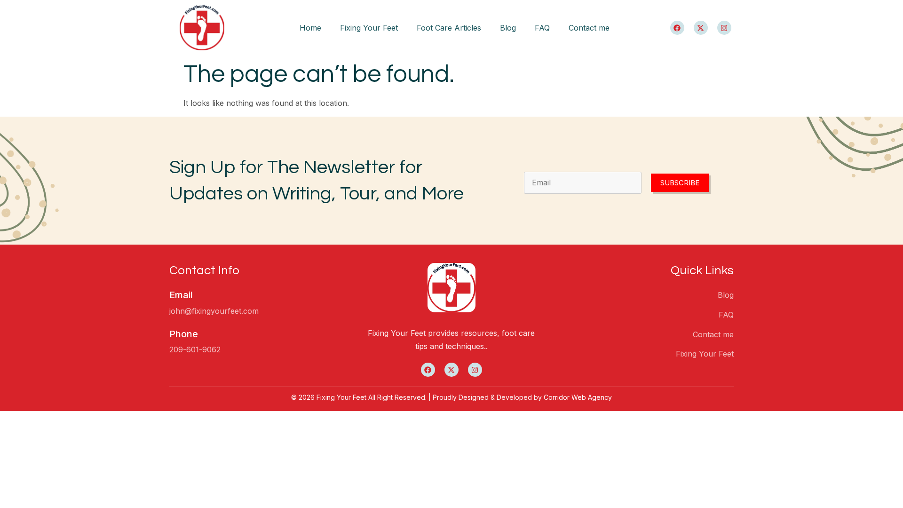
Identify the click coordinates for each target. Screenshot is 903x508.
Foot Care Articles (449, 27)
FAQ (542, 27)
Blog (508, 27)
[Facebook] (677, 28)
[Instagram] (724, 28)
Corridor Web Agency (578, 397)
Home (310, 27)
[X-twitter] (701, 28)
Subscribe (679, 182)
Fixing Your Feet (369, 27)
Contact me (589, 27)
